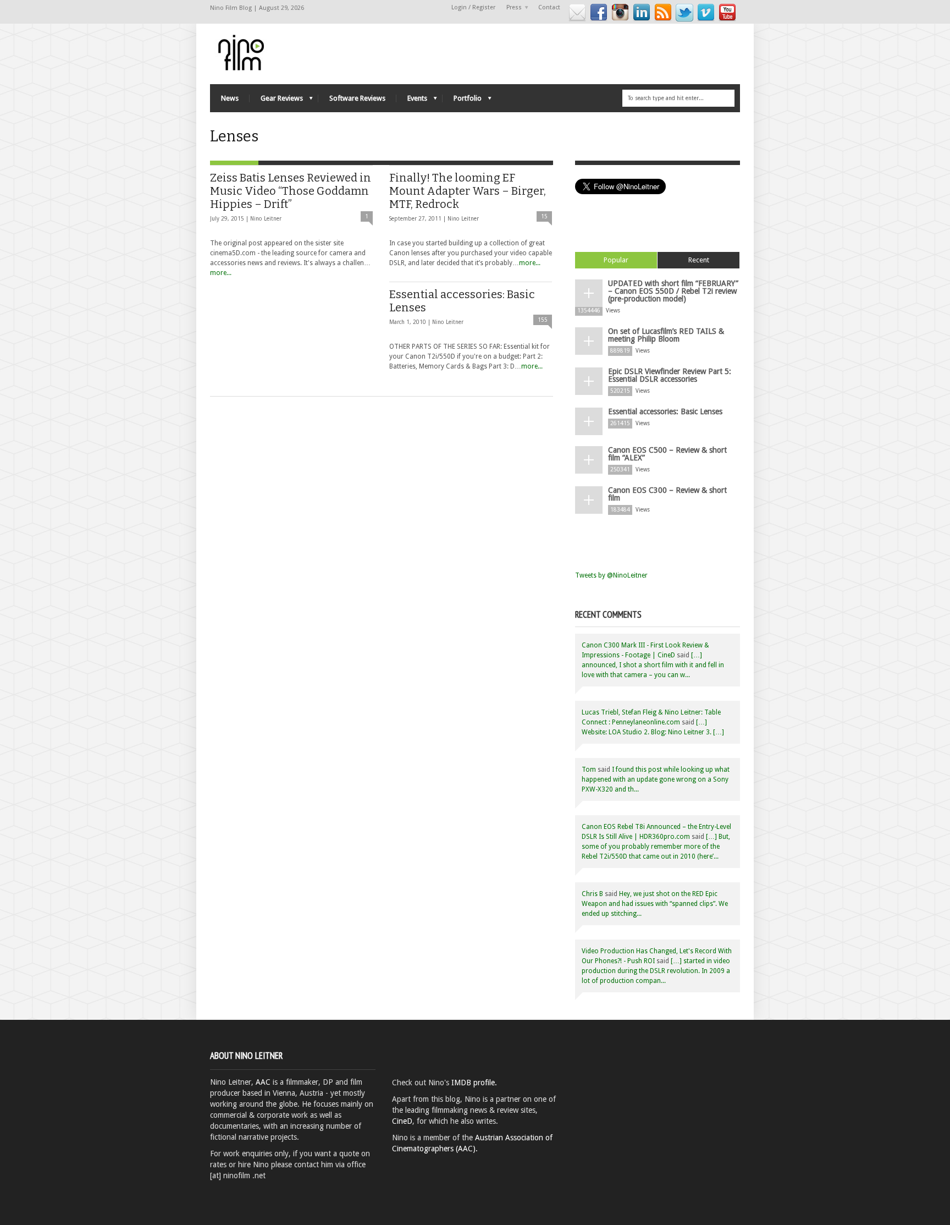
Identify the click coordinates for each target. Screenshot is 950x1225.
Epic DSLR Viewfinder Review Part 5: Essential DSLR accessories (669, 375)
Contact (549, 7)
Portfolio (462, 101)
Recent (698, 260)
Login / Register (473, 7)
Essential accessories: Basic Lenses (665, 411)
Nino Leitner (265, 219)
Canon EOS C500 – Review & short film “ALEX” (667, 454)
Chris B (592, 894)
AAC (263, 1082)
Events (411, 101)
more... (220, 273)
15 (544, 216)
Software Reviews (357, 98)
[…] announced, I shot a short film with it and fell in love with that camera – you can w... (653, 665)
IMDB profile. (474, 1082)
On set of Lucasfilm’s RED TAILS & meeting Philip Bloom (666, 335)
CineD (402, 1121)
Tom (589, 769)
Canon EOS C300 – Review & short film (667, 494)
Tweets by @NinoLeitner (611, 575)
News (230, 98)
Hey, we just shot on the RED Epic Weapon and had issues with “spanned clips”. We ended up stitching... (655, 904)
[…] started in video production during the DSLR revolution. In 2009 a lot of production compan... (656, 971)
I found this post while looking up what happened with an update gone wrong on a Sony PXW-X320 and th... (656, 779)
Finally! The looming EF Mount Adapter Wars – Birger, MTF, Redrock (467, 191)
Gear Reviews (276, 101)
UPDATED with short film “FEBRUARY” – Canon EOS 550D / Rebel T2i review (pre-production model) (673, 291)
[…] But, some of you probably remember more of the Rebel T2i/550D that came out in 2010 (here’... (656, 846)
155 (543, 320)
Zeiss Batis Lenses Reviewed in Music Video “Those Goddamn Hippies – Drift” (290, 191)
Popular (616, 260)
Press (511, 8)
